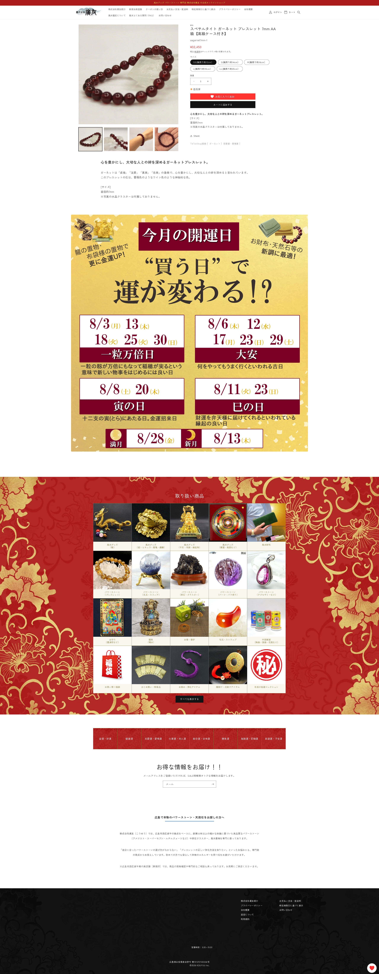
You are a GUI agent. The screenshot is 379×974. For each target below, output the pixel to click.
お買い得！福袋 (112, 686)
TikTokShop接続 (198, 143)
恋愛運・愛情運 (231, 143)
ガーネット (214, 143)
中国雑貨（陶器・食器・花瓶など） (266, 641)
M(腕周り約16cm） (256, 62)
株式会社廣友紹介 (249, 900)
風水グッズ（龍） (112, 546)
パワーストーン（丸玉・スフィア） (151, 593)
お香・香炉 (189, 639)
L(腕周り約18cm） (202, 68)
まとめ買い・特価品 (151, 686)
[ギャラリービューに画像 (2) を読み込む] (116, 139)
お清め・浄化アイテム (189, 686)
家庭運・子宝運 (273, 738)
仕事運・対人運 (177, 738)
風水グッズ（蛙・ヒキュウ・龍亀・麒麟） (151, 546)
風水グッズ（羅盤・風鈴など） (228, 546)
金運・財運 (105, 738)
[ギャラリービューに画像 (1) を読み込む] (90, 139)
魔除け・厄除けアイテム (228, 686)
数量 (192, 75)
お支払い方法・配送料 (290, 900)
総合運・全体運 (201, 738)
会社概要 (245, 909)
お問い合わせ (285, 909)
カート (291, 12)
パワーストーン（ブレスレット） (112, 593)
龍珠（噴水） (151, 641)
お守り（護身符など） (112, 641)
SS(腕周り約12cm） (203, 62)
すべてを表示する (189, 699)
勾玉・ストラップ (228, 639)
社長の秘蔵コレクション (266, 686)
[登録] (212, 784)
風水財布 (266, 544)
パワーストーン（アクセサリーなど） (266, 593)
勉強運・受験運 (249, 738)
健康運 (129, 738)
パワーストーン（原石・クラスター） (189, 593)
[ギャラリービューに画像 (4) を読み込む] (166, 139)
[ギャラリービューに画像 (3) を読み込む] (141, 139)
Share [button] (197, 135)
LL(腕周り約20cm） (230, 68)
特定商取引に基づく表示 (291, 905)
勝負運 (225, 738)
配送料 (197, 51)
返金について (247, 914)
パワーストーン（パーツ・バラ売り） (228, 593)
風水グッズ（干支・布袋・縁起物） (189, 546)
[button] (299, 12)
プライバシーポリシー (251, 905)
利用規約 (245, 919)
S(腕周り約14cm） (230, 62)
